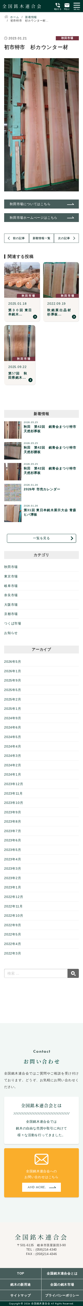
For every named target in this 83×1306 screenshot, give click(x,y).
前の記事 (19, 238)
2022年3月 (12, 953)
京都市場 (11, 614)
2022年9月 (12, 925)
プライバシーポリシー (62, 1295)
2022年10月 (13, 915)
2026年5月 (12, 661)
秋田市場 (11, 567)
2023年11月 (13, 793)
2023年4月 (12, 859)
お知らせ (11, 633)
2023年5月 (12, 850)
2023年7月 (12, 831)
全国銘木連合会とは (62, 1273)
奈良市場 (11, 595)
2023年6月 (12, 840)
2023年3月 (12, 868)
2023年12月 (13, 784)
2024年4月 (12, 746)
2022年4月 (12, 944)
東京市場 (11, 576)
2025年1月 (12, 708)
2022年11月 (13, 906)
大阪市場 (11, 604)
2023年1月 (12, 887)
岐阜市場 (11, 586)
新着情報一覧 (41, 238)
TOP (20, 1273)
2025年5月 (12, 690)
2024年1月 (12, 774)
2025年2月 (12, 699)
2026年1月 (12, 671)
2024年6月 (12, 727)
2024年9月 (12, 718)
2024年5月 (12, 737)
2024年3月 (12, 756)
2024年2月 (12, 765)
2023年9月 (12, 812)
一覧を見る (41, 538)
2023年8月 (12, 821)
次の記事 (64, 238)
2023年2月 (12, 878)
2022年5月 (12, 934)
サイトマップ (20, 1295)
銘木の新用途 (20, 1284)
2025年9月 (12, 680)
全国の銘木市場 (62, 1284)
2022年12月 (13, 897)
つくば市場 (12, 623)
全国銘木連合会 (41, 1237)
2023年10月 (13, 803)
